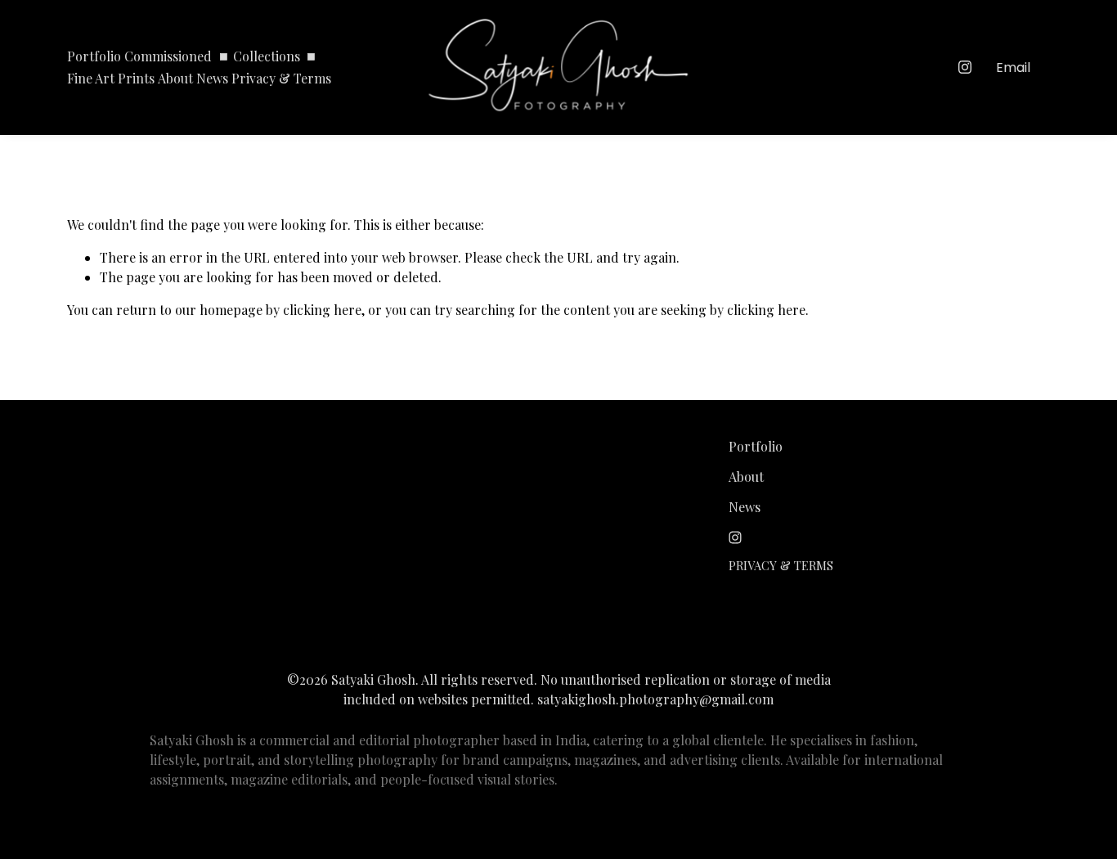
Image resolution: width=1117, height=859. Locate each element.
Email (1013, 67)
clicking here (322, 309)
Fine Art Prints (111, 78)
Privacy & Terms (281, 78)
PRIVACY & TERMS (781, 565)
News (212, 78)
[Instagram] (965, 67)
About (175, 78)
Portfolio (94, 56)
